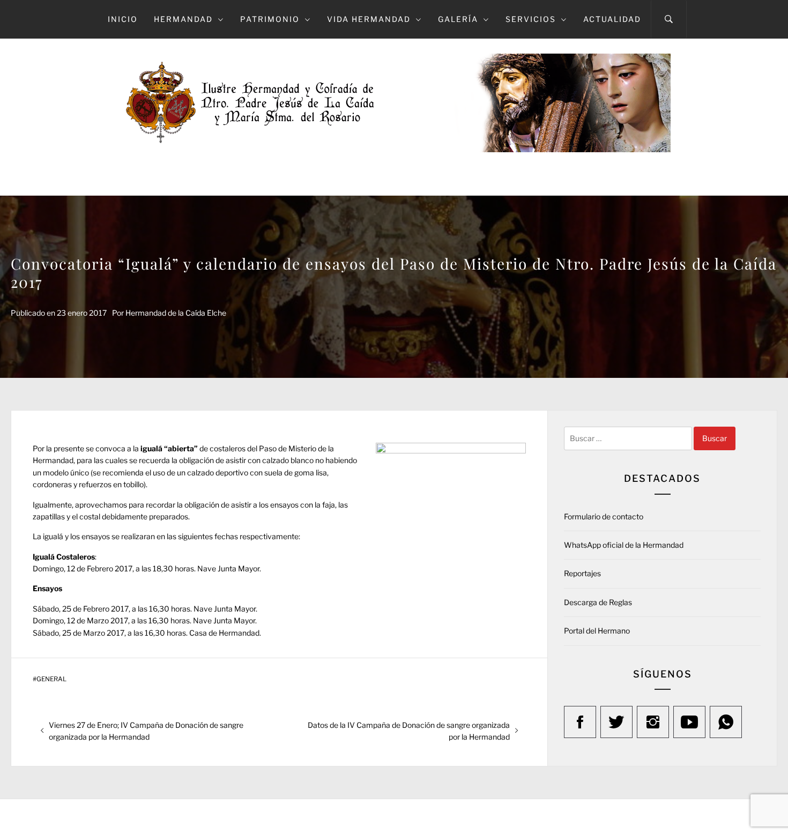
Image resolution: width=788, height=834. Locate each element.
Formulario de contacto (603, 516)
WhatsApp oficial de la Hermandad (623, 544)
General (51, 679)
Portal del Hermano (597, 630)
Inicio (123, 19)
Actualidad (612, 19)
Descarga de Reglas (598, 602)
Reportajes (582, 573)
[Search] (669, 19)
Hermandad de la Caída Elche (175, 312)
